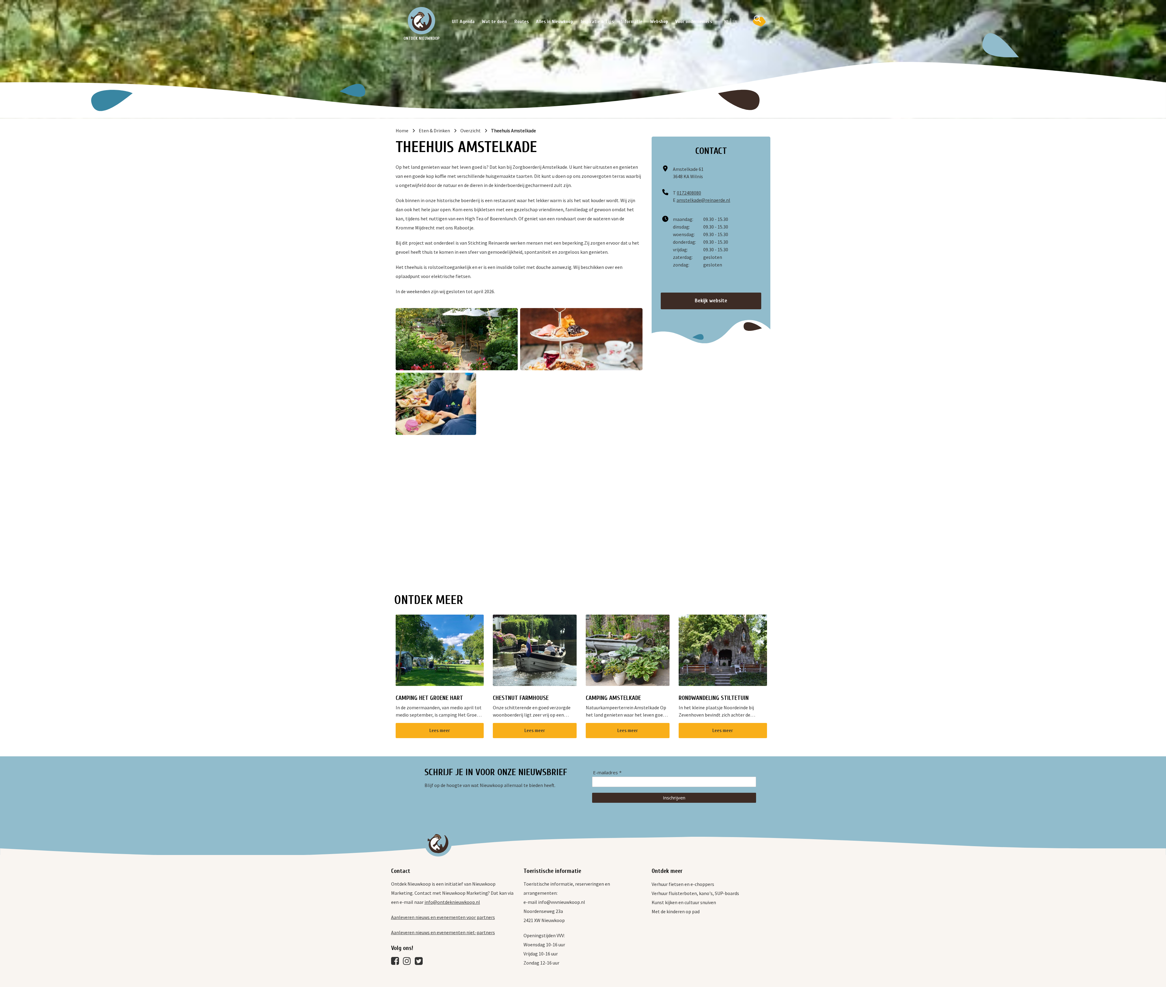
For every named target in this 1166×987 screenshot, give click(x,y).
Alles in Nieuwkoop (554, 21)
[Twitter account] (420, 962)
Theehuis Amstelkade (513, 130)
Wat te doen (494, 21)
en (734, 22)
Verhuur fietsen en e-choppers (683, 884)
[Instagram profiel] (408, 962)
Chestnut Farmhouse (521, 697)
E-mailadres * (607, 772)
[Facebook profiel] (396, 962)
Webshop (659, 21)
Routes (521, 21)
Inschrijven (674, 798)
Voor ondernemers (693, 21)
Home (402, 130)
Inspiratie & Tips (597, 21)
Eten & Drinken (434, 130)
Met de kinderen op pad (676, 911)
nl (726, 22)
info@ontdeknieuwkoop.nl (452, 902)
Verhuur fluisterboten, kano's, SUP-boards (695, 893)
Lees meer (439, 730)
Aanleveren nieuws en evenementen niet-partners (443, 932)
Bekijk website (711, 300)
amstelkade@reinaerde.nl (703, 200)
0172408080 (689, 193)
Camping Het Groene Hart (429, 697)
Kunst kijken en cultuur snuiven (684, 902)
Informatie (632, 21)
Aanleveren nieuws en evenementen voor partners (443, 917)
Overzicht (470, 130)
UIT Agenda (463, 21)
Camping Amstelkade (613, 697)
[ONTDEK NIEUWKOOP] (421, 20)
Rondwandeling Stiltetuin (714, 697)
